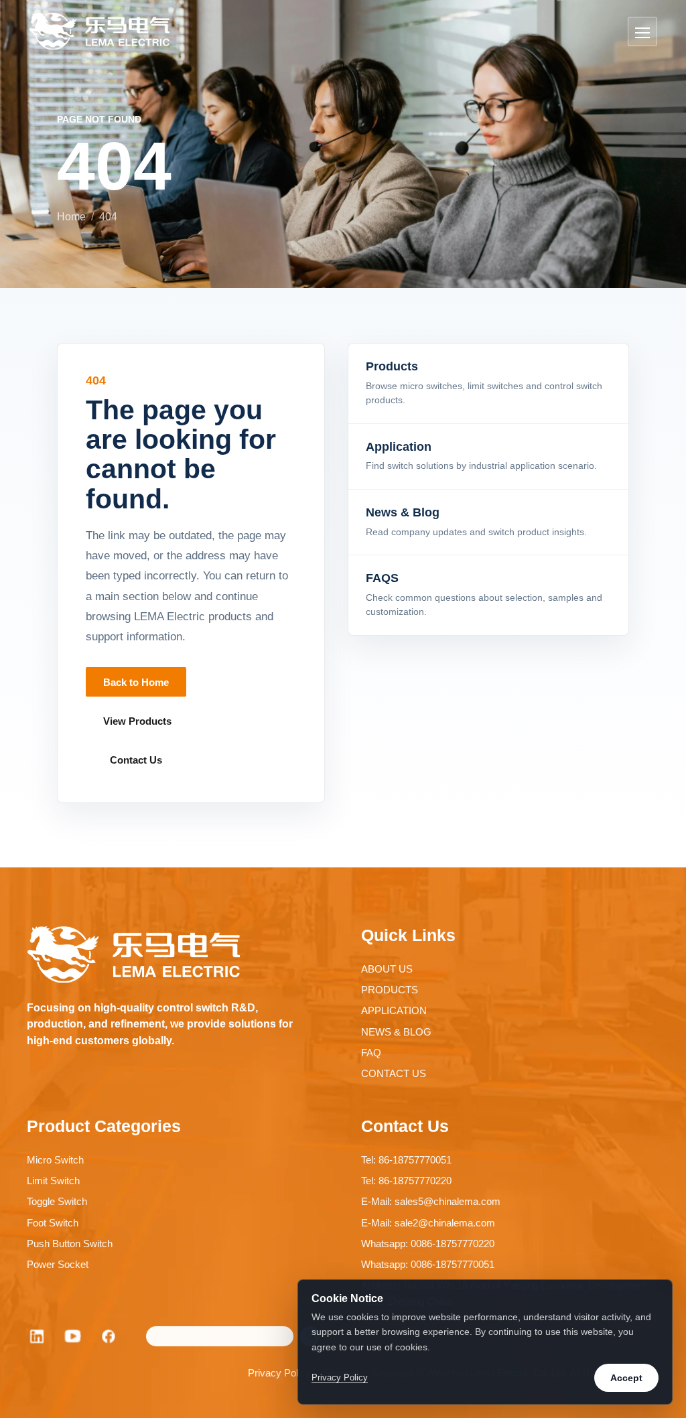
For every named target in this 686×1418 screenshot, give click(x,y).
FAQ (371, 1052)
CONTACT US (393, 1073)
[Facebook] (109, 1336)
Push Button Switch (70, 1243)
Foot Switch (52, 1222)
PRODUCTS (389, 989)
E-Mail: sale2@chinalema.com (428, 1222)
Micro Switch (55, 1159)
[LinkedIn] (37, 1336)
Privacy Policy (279, 1372)
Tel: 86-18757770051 (406, 1159)
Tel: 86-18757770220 (406, 1180)
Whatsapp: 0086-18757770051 (427, 1264)
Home (71, 216)
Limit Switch (53, 1180)
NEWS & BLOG (396, 1032)
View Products (137, 721)
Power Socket (57, 1264)
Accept (626, 1377)
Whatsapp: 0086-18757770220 (427, 1243)
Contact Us (136, 760)
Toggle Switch (57, 1201)
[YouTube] (73, 1336)
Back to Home (136, 682)
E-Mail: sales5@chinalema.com (430, 1201)
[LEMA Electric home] (99, 31)
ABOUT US (387, 969)
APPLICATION (394, 1010)
